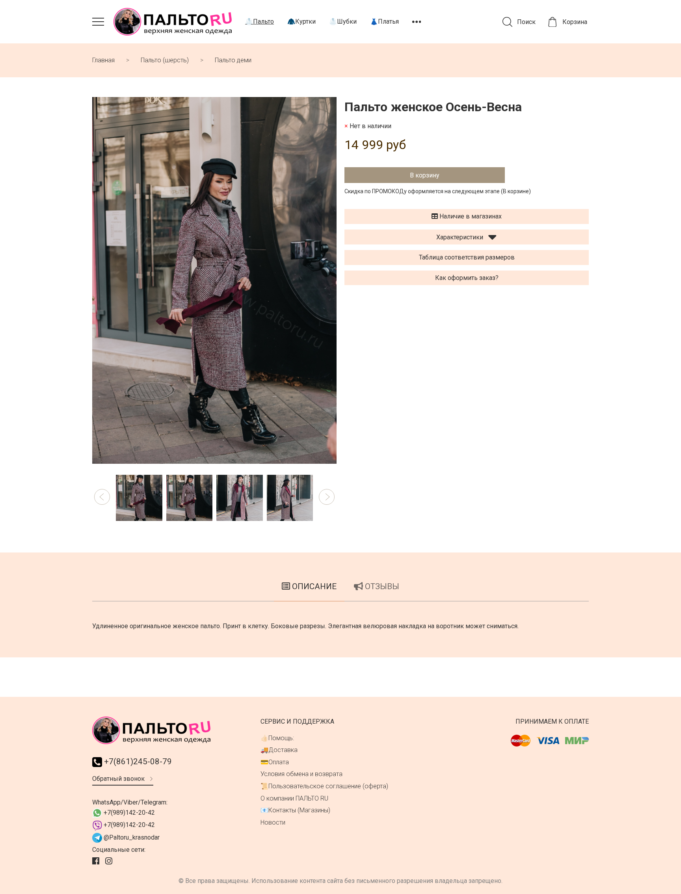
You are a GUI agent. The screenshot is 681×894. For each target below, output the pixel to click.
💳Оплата (274, 762)
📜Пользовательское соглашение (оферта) (324, 786)
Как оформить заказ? (467, 278)
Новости (272, 822)
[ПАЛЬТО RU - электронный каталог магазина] (173, 21)
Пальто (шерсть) (165, 60)
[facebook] (96, 861)
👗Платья (384, 21)
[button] (102, 497)
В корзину (424, 175)
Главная (103, 60)
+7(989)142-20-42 (128, 812)
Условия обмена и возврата (301, 774)
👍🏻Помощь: (277, 738)
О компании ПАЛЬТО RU (294, 798)
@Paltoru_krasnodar (131, 837)
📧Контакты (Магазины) (295, 810)
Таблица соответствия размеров (467, 257)
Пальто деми (233, 60)
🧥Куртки (301, 21)
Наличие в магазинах (470, 216)
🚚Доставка (279, 750)
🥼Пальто (259, 21)
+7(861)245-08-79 (137, 761)
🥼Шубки (343, 21)
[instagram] (109, 861)
